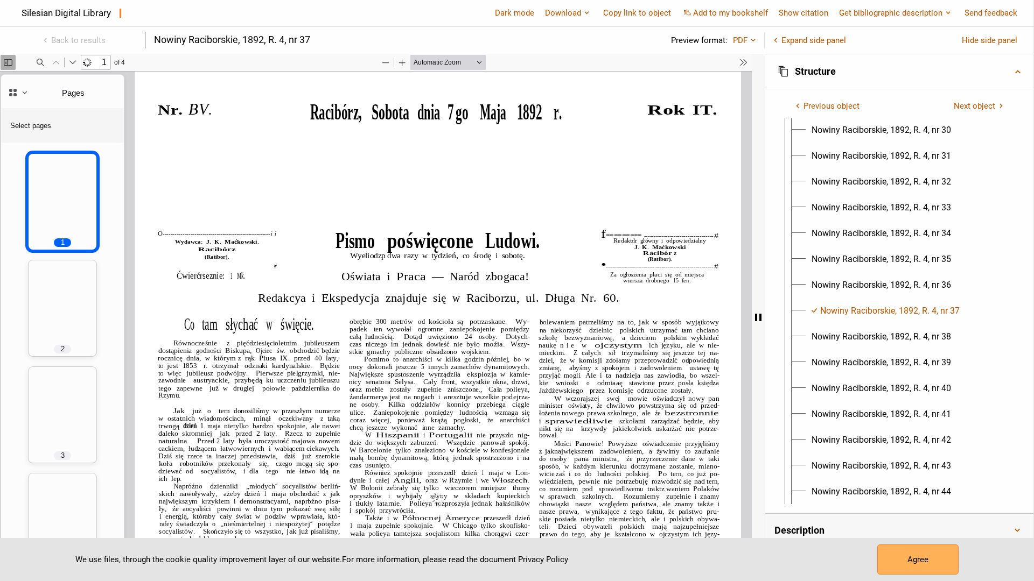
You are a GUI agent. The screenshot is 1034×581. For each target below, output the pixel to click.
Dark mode (514, 13)
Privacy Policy (543, 559)
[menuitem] (881, 130)
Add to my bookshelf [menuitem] (730, 13)
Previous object (832, 106)
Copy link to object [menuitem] (637, 13)
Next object (974, 106)
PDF (740, 40)
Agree (917, 559)
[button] (899, 71)
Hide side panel (989, 40)
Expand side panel (813, 40)
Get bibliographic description (890, 13)
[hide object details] (758, 317)
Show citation (803, 13)
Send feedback (991, 13)
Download (563, 13)
